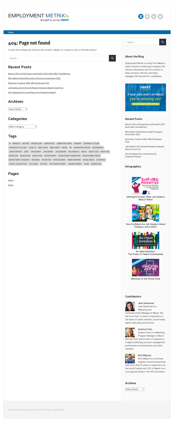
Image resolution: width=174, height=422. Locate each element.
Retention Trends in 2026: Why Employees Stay (28, 83)
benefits (17, 143)
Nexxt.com (94, 152)
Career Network (64, 143)
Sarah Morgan (74, 160)
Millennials (73, 152)
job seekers (60, 152)
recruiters (25, 156)
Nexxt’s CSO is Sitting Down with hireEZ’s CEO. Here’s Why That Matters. (39, 74)
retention (46, 160)
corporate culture (18, 148)
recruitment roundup (19, 160)
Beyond (26, 143)
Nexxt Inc (105, 152)
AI (9, 143)
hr (70, 148)
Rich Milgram (59, 160)
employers (55, 148)
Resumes (36, 160)
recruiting (37, 156)
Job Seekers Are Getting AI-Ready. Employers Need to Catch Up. (35, 88)
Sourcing (100, 160)
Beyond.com (36, 143)
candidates (49, 143)
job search (35, 152)
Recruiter (13, 156)
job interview (15, 152)
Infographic (97, 148)
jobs (26, 152)
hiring (64, 148)
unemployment (75, 164)
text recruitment (57, 164)
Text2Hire (33, 164)
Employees (43, 148)
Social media (88, 160)
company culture (91, 143)
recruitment (50, 156)
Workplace (96, 164)
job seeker (48, 152)
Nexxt (84, 152)
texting (43, 164)
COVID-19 (32, 148)
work (86, 164)
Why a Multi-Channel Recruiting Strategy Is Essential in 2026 (34, 78)
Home (10, 32)
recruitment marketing (69, 156)
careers (77, 143)
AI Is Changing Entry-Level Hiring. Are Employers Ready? (32, 92)
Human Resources (82, 148)
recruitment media (91, 156)
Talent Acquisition (18, 164)
